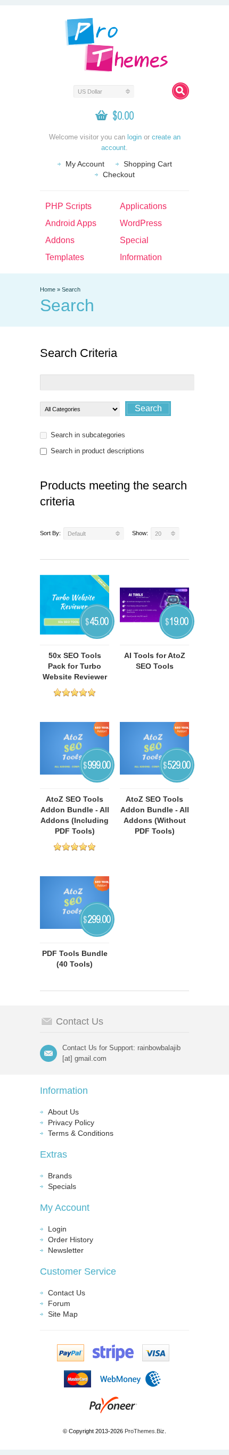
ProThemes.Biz (145, 1431)
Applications (143, 206)
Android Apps (70, 223)
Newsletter (66, 1250)
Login (57, 1229)
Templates (64, 257)
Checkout (119, 174)
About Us (63, 1112)
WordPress (141, 223)
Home (47, 289)
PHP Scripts (68, 206)
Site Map (63, 1314)
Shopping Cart (148, 164)
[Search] (180, 90)
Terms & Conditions (80, 1133)
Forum (59, 1303)
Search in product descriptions (97, 451)
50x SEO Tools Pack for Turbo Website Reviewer (75, 666)
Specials (62, 1186)
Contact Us (66, 1292)
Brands (60, 1175)
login (134, 137)
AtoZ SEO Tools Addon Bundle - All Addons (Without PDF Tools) (154, 815)
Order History (70, 1239)
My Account (85, 164)
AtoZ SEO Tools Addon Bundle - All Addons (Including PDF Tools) (74, 815)
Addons (60, 240)
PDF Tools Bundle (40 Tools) (75, 958)
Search (71, 289)
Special (134, 240)
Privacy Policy (71, 1122)
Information (141, 257)
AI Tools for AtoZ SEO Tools (154, 660)
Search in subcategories (88, 435)
